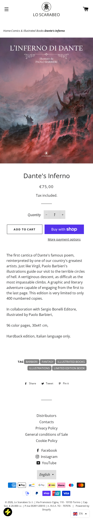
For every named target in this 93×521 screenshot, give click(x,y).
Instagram (49, 456)
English (44, 474)
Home (6, 31)
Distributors (46, 415)
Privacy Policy (46, 428)
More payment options (64, 239)
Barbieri (32, 362)
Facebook (48, 450)
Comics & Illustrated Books (27, 31)
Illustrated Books (71, 362)
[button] (80, 514)
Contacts (46, 422)
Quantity (34, 214)
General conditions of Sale (46, 434)
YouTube (48, 463)
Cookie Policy (46, 440)
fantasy (47, 362)
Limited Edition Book (69, 368)
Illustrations (39, 368)
